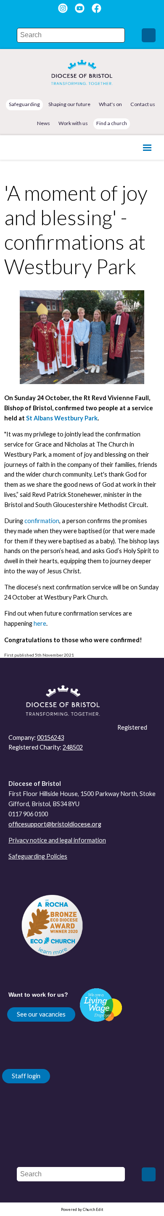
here (40, 623)
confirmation (41, 520)
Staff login (26, 1076)
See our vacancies (41, 1014)
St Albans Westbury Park (62, 418)
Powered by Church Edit (82, 1209)
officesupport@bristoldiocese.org (54, 824)
